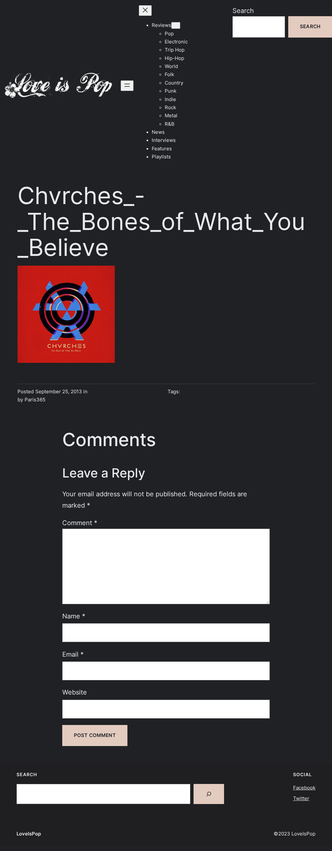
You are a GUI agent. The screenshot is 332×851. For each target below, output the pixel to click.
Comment (79, 523)
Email (73, 654)
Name (73, 616)
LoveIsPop (29, 834)
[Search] (209, 794)
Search (243, 10)
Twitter (301, 798)
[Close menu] (145, 10)
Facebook (304, 788)
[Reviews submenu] (175, 25)
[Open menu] (127, 85)
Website (74, 692)
